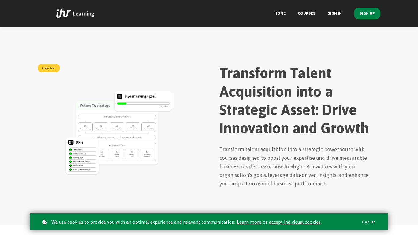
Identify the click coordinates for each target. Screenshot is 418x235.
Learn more (249, 222)
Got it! (368, 222)
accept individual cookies (295, 222)
